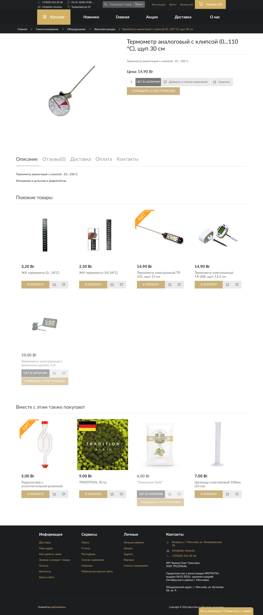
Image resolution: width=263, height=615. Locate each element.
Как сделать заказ (50, 554)
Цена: (132, 72)
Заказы (128, 548)
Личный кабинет (134, 542)
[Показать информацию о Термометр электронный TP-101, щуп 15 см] (160, 235)
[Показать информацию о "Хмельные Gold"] (160, 444)
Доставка (183, 17)
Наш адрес (46, 548)
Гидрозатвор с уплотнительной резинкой (42, 484)
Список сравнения (92, 560)
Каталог (57, 17)
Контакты (45, 571)
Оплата (43, 565)
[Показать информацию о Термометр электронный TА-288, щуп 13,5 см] (218, 235)
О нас (215, 17)
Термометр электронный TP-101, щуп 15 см (159, 274)
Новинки (91, 17)
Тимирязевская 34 (80, 7)
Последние (88, 554)
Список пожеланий (136, 565)
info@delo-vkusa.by (52, 7)
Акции (152, 17)
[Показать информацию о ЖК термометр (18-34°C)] (102, 235)
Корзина (129, 560)
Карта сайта (46, 577)
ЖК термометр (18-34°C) (98, 272)
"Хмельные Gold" (149, 482)
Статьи (85, 548)
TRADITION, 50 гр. (93, 482)
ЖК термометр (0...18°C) (40, 272)
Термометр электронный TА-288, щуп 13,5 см (214, 274)
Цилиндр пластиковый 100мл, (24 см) (218, 484)
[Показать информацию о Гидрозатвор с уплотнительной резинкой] (44, 444)
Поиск (85, 542)
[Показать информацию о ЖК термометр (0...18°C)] (44, 235)
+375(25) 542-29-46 (52, 2)
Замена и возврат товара (54, 560)
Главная (122, 17)
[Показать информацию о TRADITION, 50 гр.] (102, 444)
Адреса (128, 554)
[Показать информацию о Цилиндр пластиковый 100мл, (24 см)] (218, 444)
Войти (172, 4)
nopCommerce (58, 607)
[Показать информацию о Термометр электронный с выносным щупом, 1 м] (44, 323)
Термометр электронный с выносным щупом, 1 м (41, 363)
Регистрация (159, 4)
